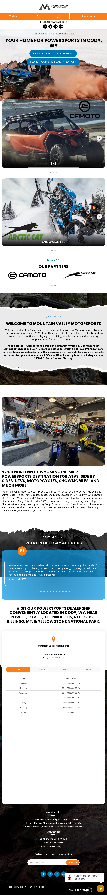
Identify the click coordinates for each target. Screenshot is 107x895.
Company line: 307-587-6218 (53, 838)
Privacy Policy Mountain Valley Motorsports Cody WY (53, 819)
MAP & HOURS (89, 16)
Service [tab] (41, 669)
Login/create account (54, 22)
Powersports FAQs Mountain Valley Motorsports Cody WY (53, 826)
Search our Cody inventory (53, 53)
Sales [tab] (18, 669)
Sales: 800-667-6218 (53, 842)
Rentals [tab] (89, 669)
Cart (58, 18)
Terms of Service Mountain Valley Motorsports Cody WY (53, 823)
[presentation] (7, 138)
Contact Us (53, 831)
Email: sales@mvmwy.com (53, 846)
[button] (50, 172)
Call (37, 18)
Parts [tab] (65, 669)
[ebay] (61, 26)
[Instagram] (56, 26)
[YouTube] (50, 26)
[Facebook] (45, 26)
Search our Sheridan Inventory (53, 61)
